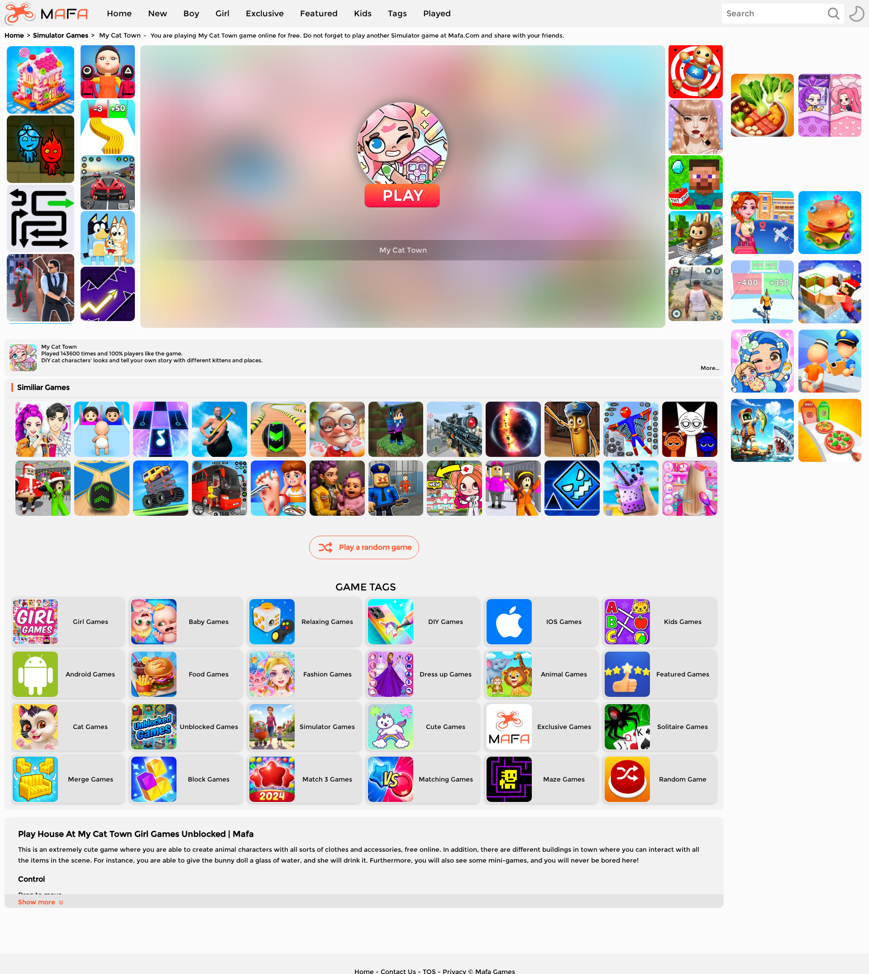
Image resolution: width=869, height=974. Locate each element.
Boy (191, 14)
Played (437, 14)
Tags (397, 14)
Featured (319, 14)
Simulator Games (60, 35)
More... (710, 368)
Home (119, 14)
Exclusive (265, 14)
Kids (363, 14)
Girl (222, 14)
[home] (50, 13)
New (157, 14)
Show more (36, 902)
